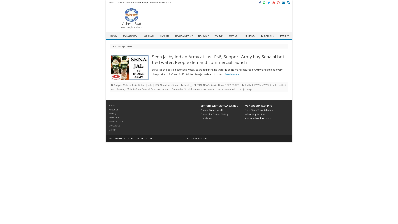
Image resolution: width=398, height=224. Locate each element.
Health (164, 35)
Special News (183, 35)
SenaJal (188, 89)
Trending (249, 35)
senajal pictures (215, 89)
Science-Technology (182, 85)
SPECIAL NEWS (201, 85)
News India (165, 85)
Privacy (112, 113)
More (283, 35)
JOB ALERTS (267, 35)
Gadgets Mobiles (122, 85)
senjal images (246, 89)
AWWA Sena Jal (270, 85)
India (134, 85)
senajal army (199, 89)
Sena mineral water (161, 89)
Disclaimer (114, 117)
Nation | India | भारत (148, 85)
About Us (113, 109)
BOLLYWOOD (130, 35)
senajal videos (231, 89)
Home (113, 35)
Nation (202, 35)
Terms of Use (116, 121)
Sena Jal (146, 89)
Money (233, 35)
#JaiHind (249, 85)
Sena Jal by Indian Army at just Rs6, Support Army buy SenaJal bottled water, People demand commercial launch (219, 59)
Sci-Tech (149, 35)
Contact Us (114, 125)
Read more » (232, 74)
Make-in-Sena (134, 89)
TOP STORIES (232, 85)
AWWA (257, 85)
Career (112, 129)
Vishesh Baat (131, 23)
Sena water (177, 89)
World (219, 35)
